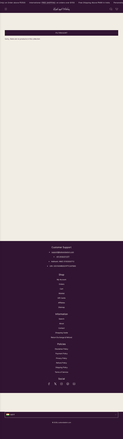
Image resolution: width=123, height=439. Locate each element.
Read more (9, 79)
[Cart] (117, 9)
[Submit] (115, 402)
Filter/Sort (62, 33)
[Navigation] (6, 9)
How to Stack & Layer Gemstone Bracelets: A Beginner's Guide (45, 67)
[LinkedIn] (74, 384)
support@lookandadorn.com (63, 252)
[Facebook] (49, 384)
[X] (55, 384)
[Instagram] (61, 384)
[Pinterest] (68, 384)
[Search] (111, 9)
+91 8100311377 (62, 257)
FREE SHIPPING (48, 3)
